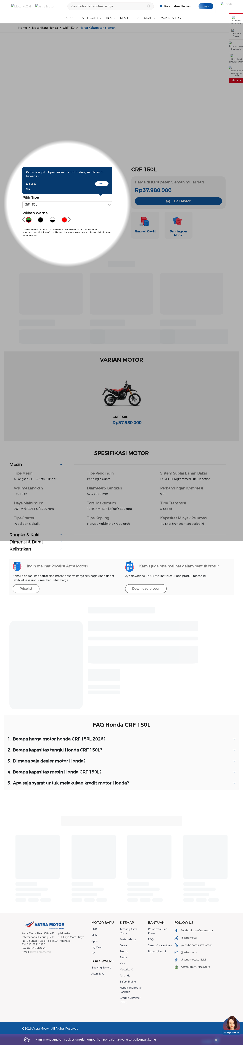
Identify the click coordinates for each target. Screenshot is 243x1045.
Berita (123, 957)
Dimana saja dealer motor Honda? (47, 761)
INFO (109, 18)
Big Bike (96, 947)
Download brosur (146, 588)
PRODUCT (69, 18)
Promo (124, 951)
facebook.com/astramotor (197, 930)
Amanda (125, 975)
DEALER (125, 18)
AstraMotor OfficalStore (195, 967)
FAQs (151, 939)
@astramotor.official (193, 959)
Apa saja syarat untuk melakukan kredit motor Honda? (68, 783)
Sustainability (128, 939)
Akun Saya (97, 973)
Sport (94, 941)
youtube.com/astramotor (196, 945)
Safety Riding (128, 981)
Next (102, 183)
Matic (94, 935)
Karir (122, 963)
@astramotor (189, 938)
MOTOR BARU (102, 923)
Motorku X (126, 969)
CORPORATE (145, 18)
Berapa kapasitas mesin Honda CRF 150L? (55, 772)
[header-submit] (149, 6)
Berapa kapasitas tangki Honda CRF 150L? (55, 750)
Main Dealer (170, 18)
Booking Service (101, 967)
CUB (94, 929)
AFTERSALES (90, 18)
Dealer (124, 945)
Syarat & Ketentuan (160, 945)
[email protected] (41, 952)
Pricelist (26, 588)
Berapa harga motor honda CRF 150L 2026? (56, 739)
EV (93, 953)
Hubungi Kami (157, 951)
